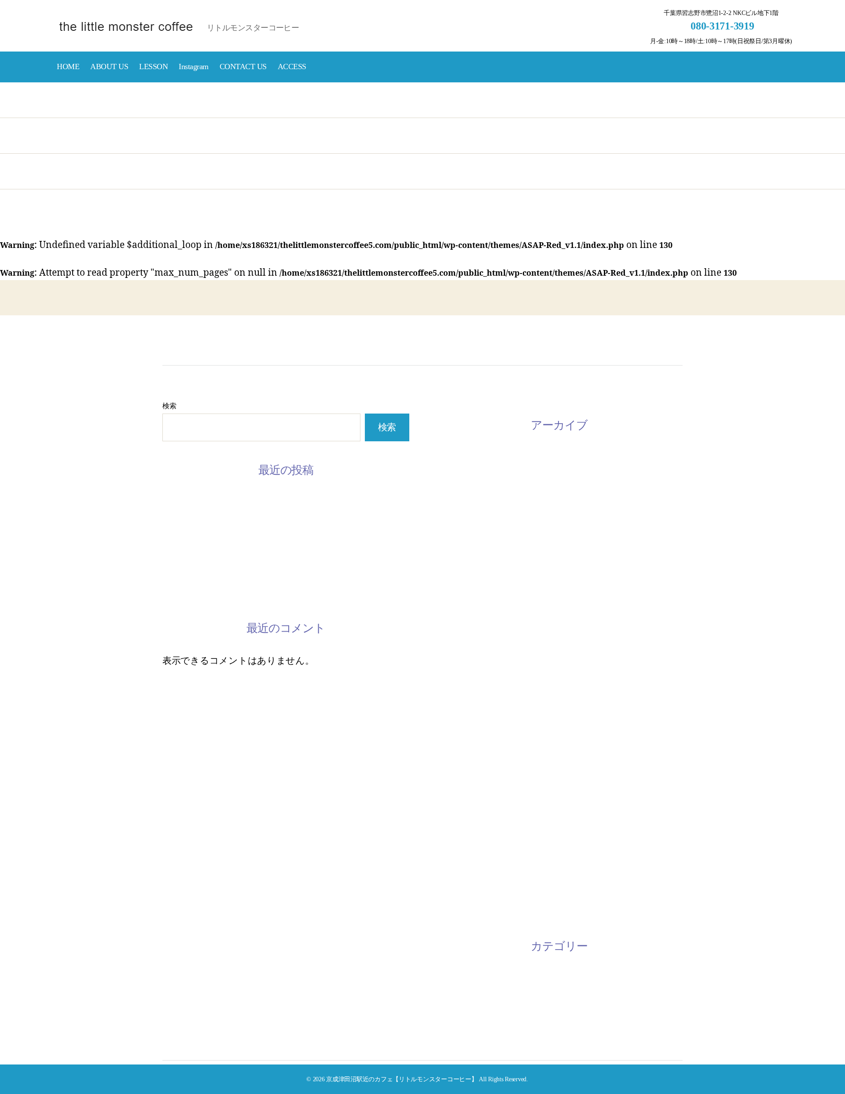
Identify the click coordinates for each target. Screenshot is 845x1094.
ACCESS (292, 66)
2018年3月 (457, 796)
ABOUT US (109, 66)
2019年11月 (458, 660)
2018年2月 (457, 819)
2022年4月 (457, 524)
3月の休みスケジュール (211, 501)
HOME (68, 66)
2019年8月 (457, 706)
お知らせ (455, 977)
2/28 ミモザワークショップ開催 (227, 592)
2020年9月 (457, 592)
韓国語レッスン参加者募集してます (236, 547)
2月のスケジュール (202, 524)
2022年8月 (457, 501)
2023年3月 (457, 456)
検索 (169, 406)
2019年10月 (459, 683)
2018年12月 (459, 751)
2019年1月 (457, 728)
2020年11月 (458, 547)
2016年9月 (457, 864)
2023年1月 (457, 479)
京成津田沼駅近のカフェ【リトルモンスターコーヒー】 (401, 1079)
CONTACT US (243, 66)
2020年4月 (457, 615)
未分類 (449, 999)
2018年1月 (457, 842)
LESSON (153, 66)
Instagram (194, 66)
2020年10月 (459, 570)
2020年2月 (457, 637)
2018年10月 (459, 774)
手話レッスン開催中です (213, 569)
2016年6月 (457, 910)
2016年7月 (457, 887)
